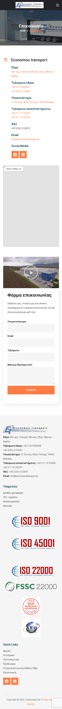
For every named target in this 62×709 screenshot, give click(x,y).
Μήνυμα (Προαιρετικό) (19, 364)
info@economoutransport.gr (20, 476)
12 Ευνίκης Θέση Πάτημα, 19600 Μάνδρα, (32, 102)
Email (10, 336)
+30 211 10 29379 (20, 117)
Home (23, 31)
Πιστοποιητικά (11, 659)
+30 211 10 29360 (20, 113)
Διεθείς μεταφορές (13, 493)
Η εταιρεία (8, 655)
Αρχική (6, 651)
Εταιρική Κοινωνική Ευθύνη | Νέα (20, 668)
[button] (31, 272)
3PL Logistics (10, 497)
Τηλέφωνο (13, 350)
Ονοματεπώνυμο (16, 321)
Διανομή (7, 505)
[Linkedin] (23, 154)
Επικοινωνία (9, 672)
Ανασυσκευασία (11, 501)
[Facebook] (15, 154)
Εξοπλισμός (9, 664)
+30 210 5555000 (20, 87)
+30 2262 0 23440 (20, 91)
